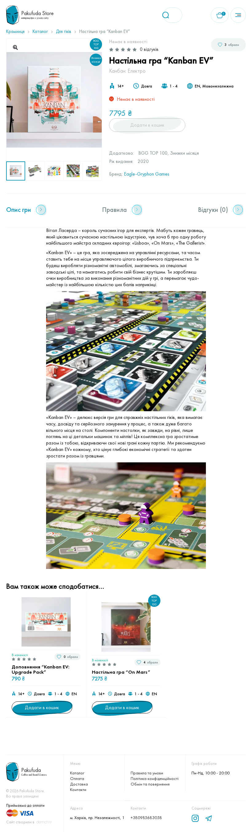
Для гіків (63, 31)
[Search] (167, 15)
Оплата (77, 778)
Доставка (79, 784)
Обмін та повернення (150, 784)
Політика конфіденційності (155, 778)
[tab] (26, 210)
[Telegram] (208, 818)
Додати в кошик (147, 125)
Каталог (40, 31)
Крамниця (15, 31)
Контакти (78, 789)
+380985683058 (146, 817)
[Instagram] (195, 818)
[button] (15, 47)
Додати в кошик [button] (42, 707)
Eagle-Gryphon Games (146, 174)
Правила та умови (147, 773)
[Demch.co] (44, 822)
